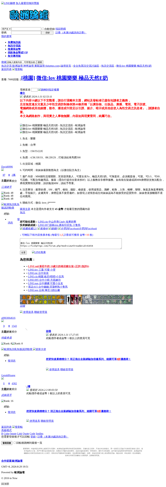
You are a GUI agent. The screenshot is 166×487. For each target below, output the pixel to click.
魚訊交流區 (14, 45)
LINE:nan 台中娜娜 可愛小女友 (45, 283)
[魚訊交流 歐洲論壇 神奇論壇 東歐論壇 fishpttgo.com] (25, 23)
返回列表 (6, 69)
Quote (26, 433)
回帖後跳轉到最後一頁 (29, 442)
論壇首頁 (66, 65)
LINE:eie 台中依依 (38, 273)
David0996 (7, 166)
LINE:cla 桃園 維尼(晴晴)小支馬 (46, 276)
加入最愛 (21, 3)
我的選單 (6, 36)
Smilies (39, 433)
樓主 (22, 93)
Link (19, 433)
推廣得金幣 (14, 49)
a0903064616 (8, 318)
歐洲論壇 (17, 460)
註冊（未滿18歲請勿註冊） (53, 436)
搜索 (3, 62)
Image (13, 433)
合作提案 (6, 460)
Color (7, 433)
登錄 (33, 436)
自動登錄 (49, 29)
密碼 (3, 32)
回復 (22, 305)
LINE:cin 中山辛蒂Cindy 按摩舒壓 (57, 221)
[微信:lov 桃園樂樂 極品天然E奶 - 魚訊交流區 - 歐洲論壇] (52, 125)
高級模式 (6, 430)
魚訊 (22, 212)
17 (4, 175)
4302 (14, 383)
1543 (14, 326)
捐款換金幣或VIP (18, 52)
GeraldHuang (8, 375)
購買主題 (25, 209)
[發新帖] (17, 69)
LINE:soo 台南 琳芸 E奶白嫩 (44, 290)
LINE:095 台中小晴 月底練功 (44, 280)
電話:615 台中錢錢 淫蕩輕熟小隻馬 (48, 286)
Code (32, 433)
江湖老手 (6, 187)
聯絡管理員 (40, 312)
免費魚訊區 (14, 42)
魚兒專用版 (14, 56)
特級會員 (6, 337)
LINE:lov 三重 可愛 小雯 (41, 269)
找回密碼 (60, 28)
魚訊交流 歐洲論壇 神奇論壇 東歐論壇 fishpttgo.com (30, 65)
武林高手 (6, 395)
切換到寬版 (32, 3)
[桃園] (28, 78)
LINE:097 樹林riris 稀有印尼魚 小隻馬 (59, 225)
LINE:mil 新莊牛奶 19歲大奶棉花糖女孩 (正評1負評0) (58, 266)
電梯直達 (25, 89)
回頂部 (5, 483)
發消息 (12, 360)
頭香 (48, 331)
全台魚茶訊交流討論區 (86, 65)
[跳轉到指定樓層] (48, 89)
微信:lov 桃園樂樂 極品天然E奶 (134, 65)
